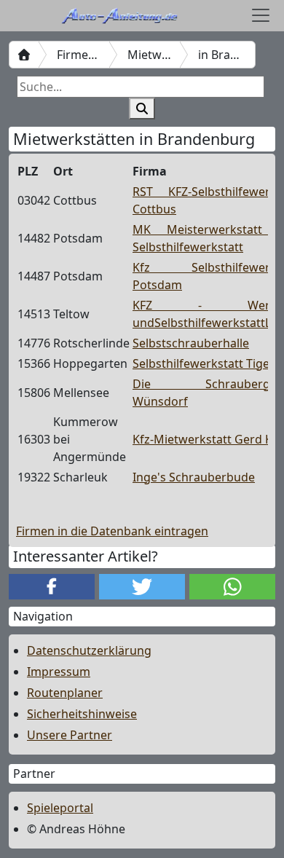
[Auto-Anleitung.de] (24, 54)
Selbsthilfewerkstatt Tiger (204, 363)
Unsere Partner (69, 735)
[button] (52, 586)
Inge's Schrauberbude (194, 477)
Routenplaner (65, 693)
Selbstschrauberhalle (191, 343)
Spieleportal (60, 808)
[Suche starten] (142, 108)
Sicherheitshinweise (82, 714)
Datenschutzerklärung (89, 650)
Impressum (58, 672)
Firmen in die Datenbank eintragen (112, 531)
